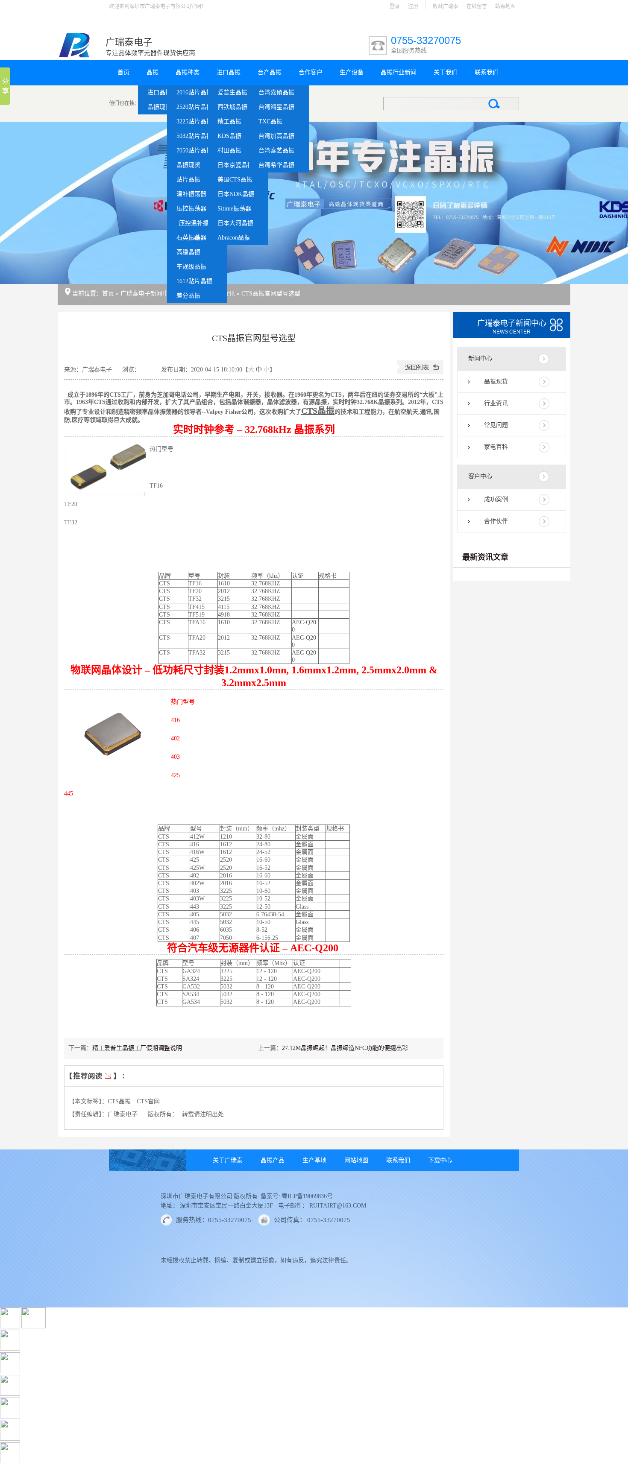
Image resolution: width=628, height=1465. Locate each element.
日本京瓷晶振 (235, 165)
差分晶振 (188, 295)
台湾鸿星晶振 (276, 107)
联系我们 (487, 72)
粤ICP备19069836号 (306, 1196)
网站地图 (356, 1160)
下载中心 (440, 1160)
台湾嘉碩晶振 (276, 92)
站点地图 (505, 6)
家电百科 (496, 447)
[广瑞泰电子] (75, 56)
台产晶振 (270, 72)
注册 (413, 6)
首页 (123, 72)
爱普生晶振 (232, 92)
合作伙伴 (496, 521)
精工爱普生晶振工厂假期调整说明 (137, 1048)
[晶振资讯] (314, 203)
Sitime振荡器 (234, 208)
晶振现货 (159, 107)
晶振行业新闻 (399, 72)
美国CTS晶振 (234, 179)
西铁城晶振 (232, 107)
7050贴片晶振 (194, 150)
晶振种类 (188, 72)
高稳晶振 (188, 252)
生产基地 (314, 1160)
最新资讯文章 (485, 557)
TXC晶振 (270, 121)
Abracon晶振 (233, 237)
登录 (395, 6)
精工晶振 (229, 121)
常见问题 (496, 425)
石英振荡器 (191, 237)
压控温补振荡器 (197, 225)
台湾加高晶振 (276, 136)
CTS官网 (148, 1101)
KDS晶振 (229, 136)
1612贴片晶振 (194, 281)
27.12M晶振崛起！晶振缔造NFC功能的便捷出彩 (345, 1048)
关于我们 (446, 72)
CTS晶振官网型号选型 (270, 293)
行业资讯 (496, 403)
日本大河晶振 (235, 223)
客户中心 (480, 476)
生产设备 (352, 72)
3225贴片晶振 (194, 121)
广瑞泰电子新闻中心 (147, 293)
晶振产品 (273, 1160)
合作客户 (311, 72)
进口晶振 (159, 92)
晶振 (152, 72)
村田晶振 (229, 150)
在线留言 (477, 6)
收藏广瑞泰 (445, 6)
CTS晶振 (318, 410)
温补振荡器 (191, 194)
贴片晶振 (188, 179)
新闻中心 (480, 358)
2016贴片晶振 (194, 92)
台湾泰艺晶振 (276, 150)
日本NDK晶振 (235, 194)
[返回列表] (420, 372)
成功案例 (496, 499)
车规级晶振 (191, 266)
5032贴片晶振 (194, 136)
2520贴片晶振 (194, 107)
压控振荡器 (191, 208)
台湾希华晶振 (276, 165)
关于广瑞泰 (228, 1160)
